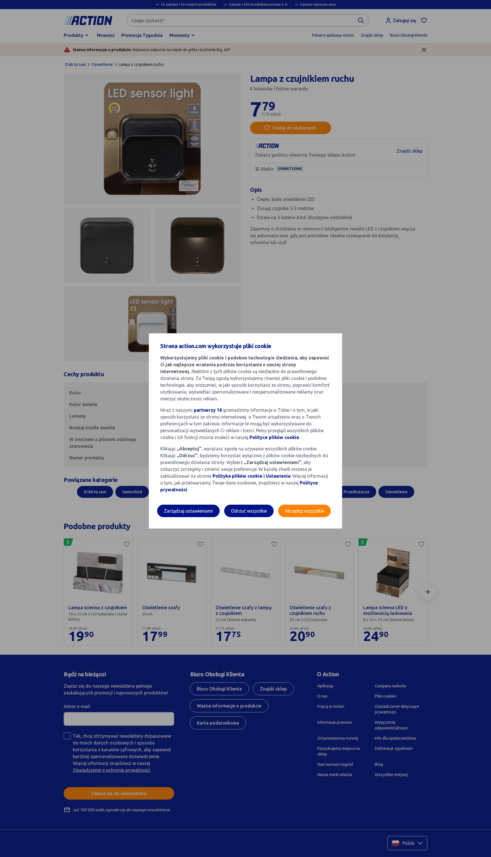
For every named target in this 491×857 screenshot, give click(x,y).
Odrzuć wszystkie (249, 510)
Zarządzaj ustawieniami (188, 510)
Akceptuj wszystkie (304, 510)
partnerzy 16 (208, 410)
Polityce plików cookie (274, 437)
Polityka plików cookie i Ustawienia (251, 476)
